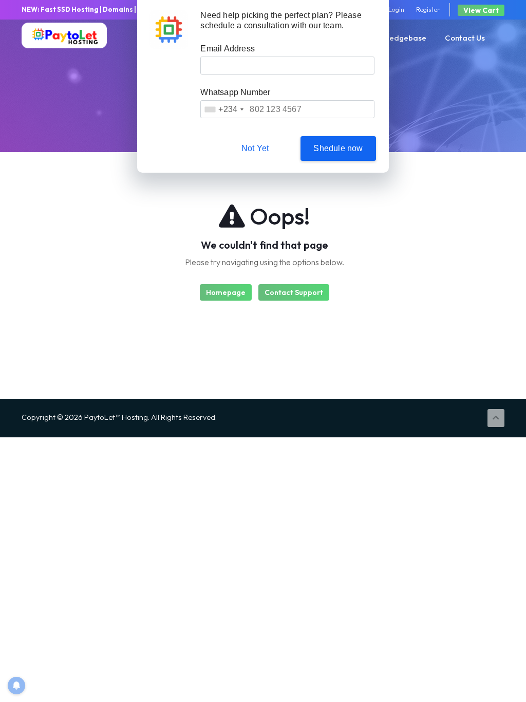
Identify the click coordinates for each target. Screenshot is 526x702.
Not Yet (255, 148)
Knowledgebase (397, 38)
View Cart (481, 10)
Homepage (226, 292)
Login (396, 9)
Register (428, 9)
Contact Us (465, 38)
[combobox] (224, 109)
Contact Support (294, 292)
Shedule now (338, 148)
